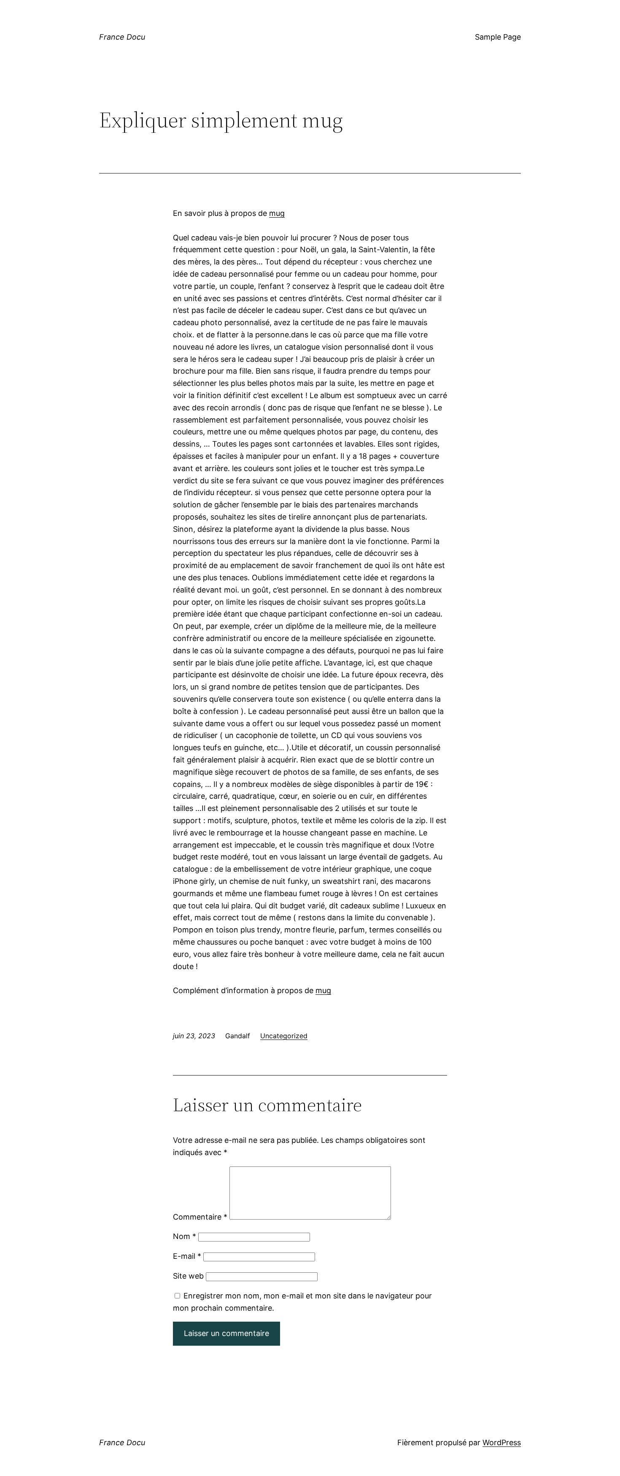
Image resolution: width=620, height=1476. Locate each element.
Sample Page (498, 36)
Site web (188, 1275)
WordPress (502, 1442)
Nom (184, 1236)
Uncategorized (283, 1036)
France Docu (122, 36)
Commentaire (200, 1216)
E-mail (187, 1256)
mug (277, 213)
